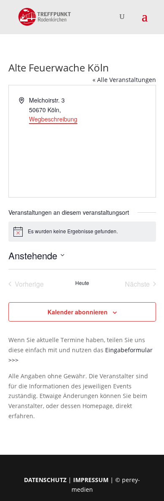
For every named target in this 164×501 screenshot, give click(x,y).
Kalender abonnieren (78, 312)
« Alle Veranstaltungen (124, 80)
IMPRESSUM (90, 480)
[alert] (82, 231)
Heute (82, 283)
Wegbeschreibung (53, 119)
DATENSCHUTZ (45, 480)
